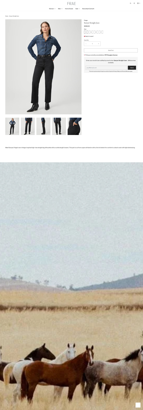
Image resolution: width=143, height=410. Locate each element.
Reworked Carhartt (88, 8)
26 (96, 32)
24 (86, 32)
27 (101, 32)
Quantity (86, 40)
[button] (12, 126)
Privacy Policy (116, 71)
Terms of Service (126, 71)
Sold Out (111, 50)
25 (91, 32)
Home (6, 16)
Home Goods (69, 8)
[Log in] (134, 3)
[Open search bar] (130, 3)
